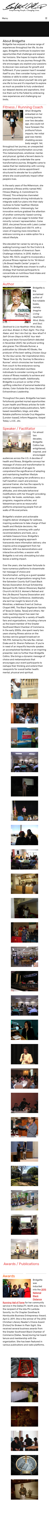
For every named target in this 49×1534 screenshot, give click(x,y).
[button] (24, 689)
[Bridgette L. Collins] (24, 7)
